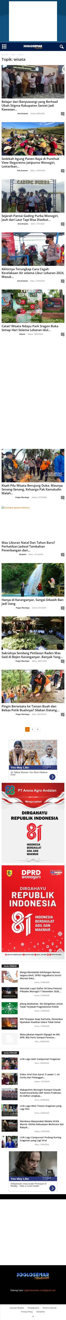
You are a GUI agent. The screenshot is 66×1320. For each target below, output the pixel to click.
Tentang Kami (33, 1308)
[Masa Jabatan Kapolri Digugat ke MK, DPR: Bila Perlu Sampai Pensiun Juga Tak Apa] (10, 1039)
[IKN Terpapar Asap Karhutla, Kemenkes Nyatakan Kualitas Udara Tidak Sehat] (10, 1024)
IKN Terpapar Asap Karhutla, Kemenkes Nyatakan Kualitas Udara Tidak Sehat (41, 1021)
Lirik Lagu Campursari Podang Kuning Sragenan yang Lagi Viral (40, 1139)
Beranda (5, 54)
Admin (22, 334)
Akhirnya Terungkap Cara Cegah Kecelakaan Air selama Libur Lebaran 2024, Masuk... (33, 273)
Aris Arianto (22, 113)
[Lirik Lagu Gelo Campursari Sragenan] (10, 1063)
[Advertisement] (33, 21)
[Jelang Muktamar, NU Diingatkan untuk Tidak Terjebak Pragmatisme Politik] (10, 1008)
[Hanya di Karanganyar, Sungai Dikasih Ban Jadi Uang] (33, 579)
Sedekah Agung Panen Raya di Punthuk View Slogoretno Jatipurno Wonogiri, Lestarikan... (30, 162)
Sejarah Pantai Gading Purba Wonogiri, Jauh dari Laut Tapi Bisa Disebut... (30, 218)
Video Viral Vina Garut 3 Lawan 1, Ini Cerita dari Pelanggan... (40, 1076)
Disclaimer (40, 1311)
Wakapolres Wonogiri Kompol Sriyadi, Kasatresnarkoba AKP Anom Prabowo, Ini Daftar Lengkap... (41, 1092)
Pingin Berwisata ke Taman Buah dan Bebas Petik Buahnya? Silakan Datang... (30, 708)
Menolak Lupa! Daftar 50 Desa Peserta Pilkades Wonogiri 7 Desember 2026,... (41, 990)
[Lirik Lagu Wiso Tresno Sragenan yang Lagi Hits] (10, 1110)
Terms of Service (49, 1308)
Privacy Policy (27, 1311)
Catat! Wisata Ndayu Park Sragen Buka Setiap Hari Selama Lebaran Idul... (30, 328)
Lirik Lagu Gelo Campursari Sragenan (40, 1059)
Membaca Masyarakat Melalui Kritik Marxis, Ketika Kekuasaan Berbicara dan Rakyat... (42, 1124)
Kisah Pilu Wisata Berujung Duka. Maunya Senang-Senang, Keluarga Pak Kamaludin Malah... (32, 489)
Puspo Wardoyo (22, 497)
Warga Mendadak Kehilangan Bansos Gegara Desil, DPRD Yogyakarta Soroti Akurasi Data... (40, 975)
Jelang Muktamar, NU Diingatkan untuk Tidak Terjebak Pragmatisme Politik (41, 1005)
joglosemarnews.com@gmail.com (40, 1290)
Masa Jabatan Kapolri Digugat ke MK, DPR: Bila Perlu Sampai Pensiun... (40, 1036)
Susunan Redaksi (17, 1308)
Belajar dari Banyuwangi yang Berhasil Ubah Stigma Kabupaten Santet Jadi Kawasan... (30, 105)
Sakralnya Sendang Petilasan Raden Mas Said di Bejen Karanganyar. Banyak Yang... (32, 655)
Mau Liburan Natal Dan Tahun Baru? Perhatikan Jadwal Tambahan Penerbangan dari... (28, 546)
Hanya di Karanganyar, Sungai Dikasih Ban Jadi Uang (32, 602)
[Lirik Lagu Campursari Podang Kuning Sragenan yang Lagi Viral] (10, 1142)
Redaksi (22, 554)
